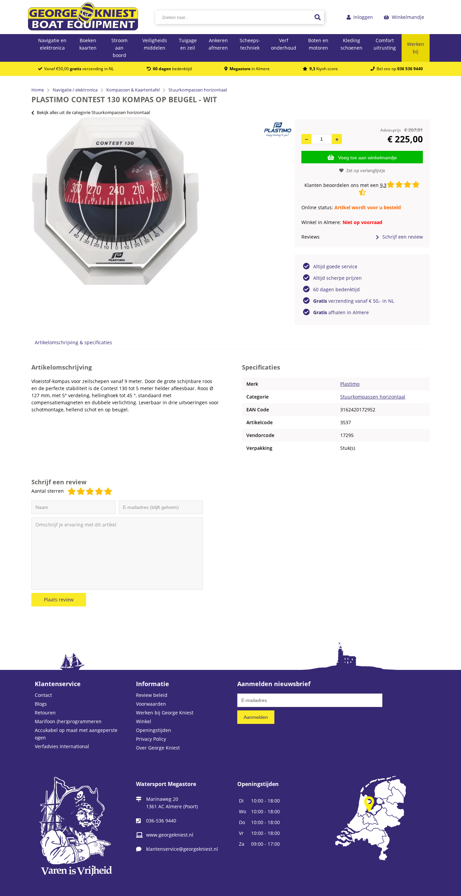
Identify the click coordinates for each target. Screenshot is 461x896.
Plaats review (59, 599)
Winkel (143, 721)
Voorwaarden (151, 704)
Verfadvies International (62, 746)
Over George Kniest (158, 747)
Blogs (41, 704)
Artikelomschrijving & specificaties (73, 342)
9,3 (383, 185)
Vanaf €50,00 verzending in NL (78, 69)
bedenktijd (172, 69)
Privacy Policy (151, 739)
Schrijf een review (402, 237)
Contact (43, 695)
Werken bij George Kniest (164, 712)
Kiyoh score (323, 69)
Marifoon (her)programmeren (68, 721)
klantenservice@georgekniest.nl (182, 849)
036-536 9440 (161, 820)
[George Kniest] (83, 17)
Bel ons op (399, 69)
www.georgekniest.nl (169, 835)
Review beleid (151, 695)
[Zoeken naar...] (317, 17)
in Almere (249, 69)
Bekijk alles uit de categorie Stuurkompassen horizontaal (93, 112)
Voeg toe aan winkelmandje (367, 157)
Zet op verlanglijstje (365, 170)
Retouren (45, 712)
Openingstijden (153, 730)
